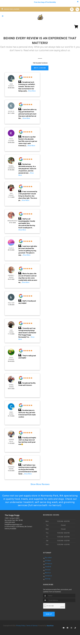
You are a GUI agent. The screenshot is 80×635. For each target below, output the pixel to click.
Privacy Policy (20, 625)
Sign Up (49, 614)
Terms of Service (32, 625)
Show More (32, 91)
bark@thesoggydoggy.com (13, 524)
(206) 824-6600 (10, 522)
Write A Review (40, 68)
